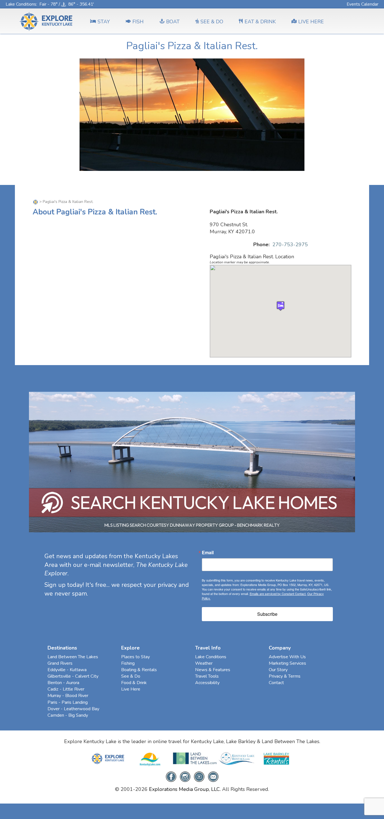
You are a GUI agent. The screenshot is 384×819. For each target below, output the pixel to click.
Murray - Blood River (68, 696)
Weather (204, 663)
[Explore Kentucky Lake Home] (36, 201)
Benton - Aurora (63, 683)
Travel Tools (207, 676)
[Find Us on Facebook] (171, 776)
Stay (104, 21)
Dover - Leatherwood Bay (73, 709)
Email (208, 552)
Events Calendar (362, 4)
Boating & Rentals (139, 670)
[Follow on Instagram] (185, 776)
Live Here (130, 689)
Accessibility (207, 683)
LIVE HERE (311, 21)
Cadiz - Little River (66, 689)
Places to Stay (135, 657)
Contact (276, 683)
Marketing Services (287, 663)
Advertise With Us (287, 657)
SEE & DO (211, 21)
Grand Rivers (60, 663)
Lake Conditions (21, 4)
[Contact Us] (213, 776)
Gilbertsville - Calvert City (73, 676)
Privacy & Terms (285, 676)
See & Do (130, 676)
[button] (280, 306)
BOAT (173, 21)
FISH (138, 21)
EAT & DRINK (260, 21)
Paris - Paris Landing (68, 702)
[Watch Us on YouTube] (199, 776)
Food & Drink (134, 683)
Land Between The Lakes (73, 657)
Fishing (128, 663)
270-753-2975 (290, 244)
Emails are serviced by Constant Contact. (278, 593)
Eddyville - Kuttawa (67, 670)
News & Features (212, 670)
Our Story (278, 670)
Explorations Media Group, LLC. (185, 789)
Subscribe (267, 614)
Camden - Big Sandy (68, 715)
